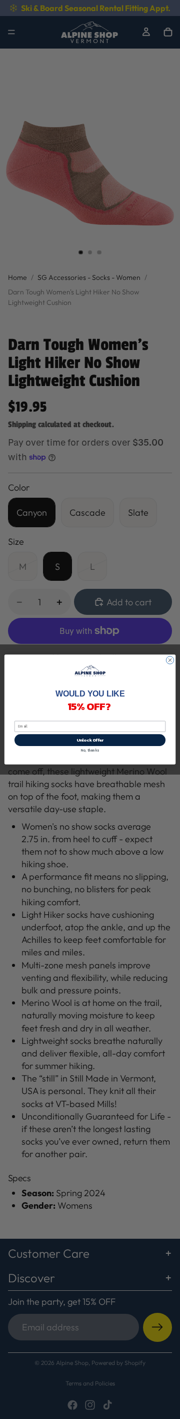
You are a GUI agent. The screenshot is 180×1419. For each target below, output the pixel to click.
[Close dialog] (170, 660)
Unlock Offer (90, 740)
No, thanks (89, 750)
